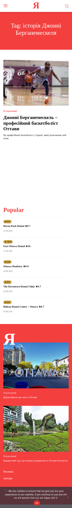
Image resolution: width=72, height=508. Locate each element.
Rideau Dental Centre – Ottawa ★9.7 (23, 306)
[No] (67, 497)
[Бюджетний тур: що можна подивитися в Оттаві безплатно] (36, 429)
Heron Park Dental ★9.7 (16, 226)
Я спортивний (10, 111)
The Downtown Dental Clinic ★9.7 (22, 286)
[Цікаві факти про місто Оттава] (36, 365)
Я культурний (9, 393)
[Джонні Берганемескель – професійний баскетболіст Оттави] (36, 83)
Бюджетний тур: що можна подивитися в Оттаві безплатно (35, 460)
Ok (36, 503)
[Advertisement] (36, 171)
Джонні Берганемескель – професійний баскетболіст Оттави (30, 123)
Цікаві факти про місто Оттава (20, 397)
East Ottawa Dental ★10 (16, 246)
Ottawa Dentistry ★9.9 (16, 266)
